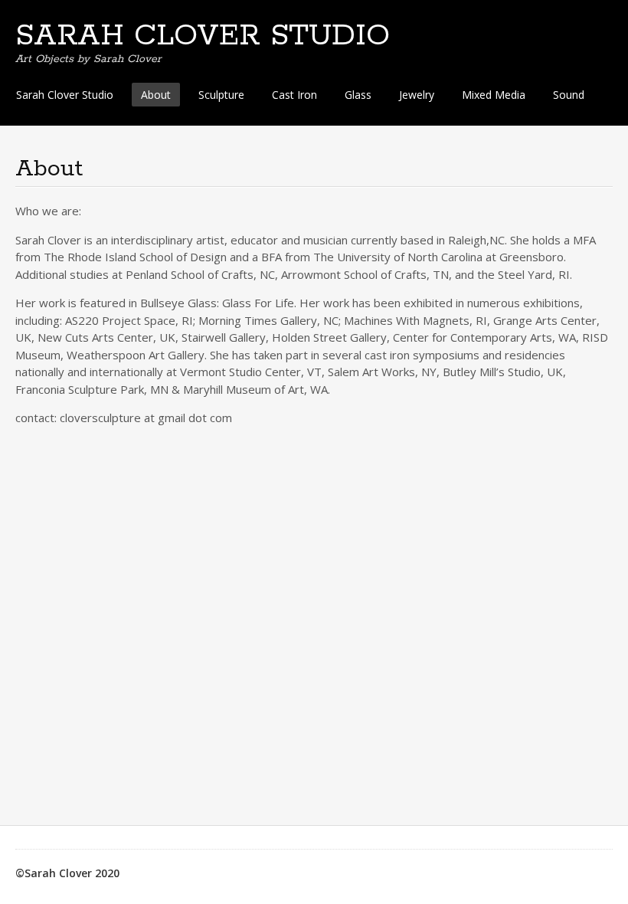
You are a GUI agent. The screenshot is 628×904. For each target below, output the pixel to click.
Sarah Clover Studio (64, 94)
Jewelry (416, 94)
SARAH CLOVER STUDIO (202, 36)
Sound (568, 94)
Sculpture (221, 94)
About (156, 94)
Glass (358, 94)
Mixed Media (493, 94)
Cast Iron (294, 94)
